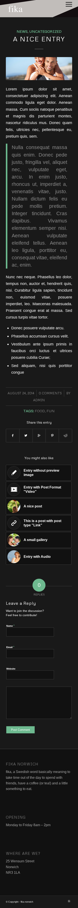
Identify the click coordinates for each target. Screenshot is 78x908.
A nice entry (39, 39)
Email (10, 647)
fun (51, 411)
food (40, 411)
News (22, 31)
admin (39, 400)
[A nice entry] (39, 68)
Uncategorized (45, 31)
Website (10, 668)
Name (10, 625)
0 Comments (50, 393)
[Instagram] (69, 901)
